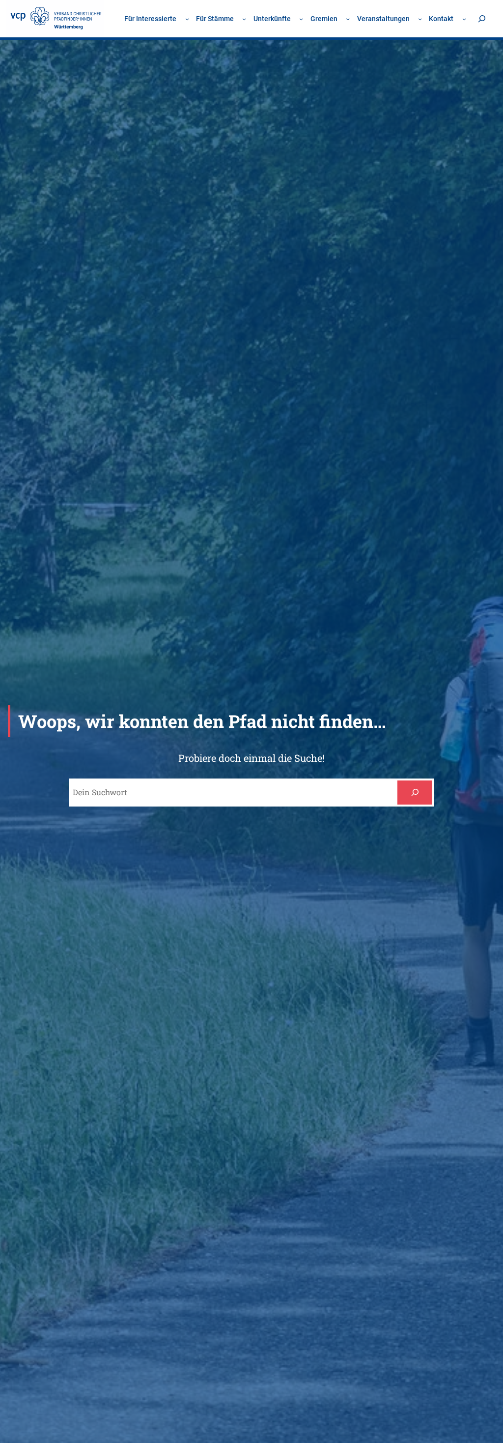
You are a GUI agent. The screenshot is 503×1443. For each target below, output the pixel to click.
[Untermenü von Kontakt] (464, 19)
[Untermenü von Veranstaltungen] (420, 19)
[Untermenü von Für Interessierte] (187, 19)
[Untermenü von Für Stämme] (244, 19)
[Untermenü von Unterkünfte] (301, 19)
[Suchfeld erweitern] (481, 18)
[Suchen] (414, 792)
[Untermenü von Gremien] (348, 19)
